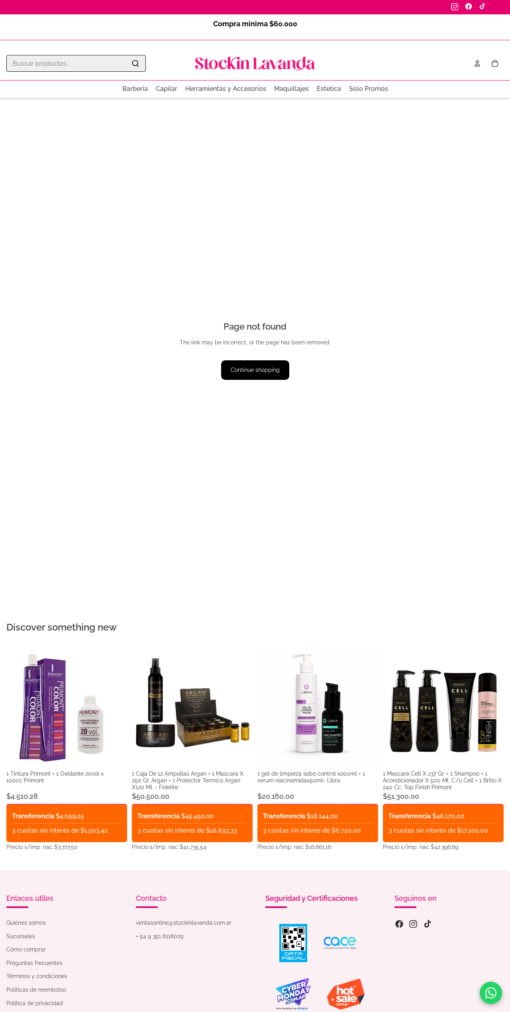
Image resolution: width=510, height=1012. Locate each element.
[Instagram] (455, 6)
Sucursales (20, 936)
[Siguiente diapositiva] (241, 707)
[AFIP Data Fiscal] (293, 943)
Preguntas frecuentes (34, 963)
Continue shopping (255, 370)
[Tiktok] (427, 924)
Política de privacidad (34, 1003)
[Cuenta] (477, 63)
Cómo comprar (26, 949)
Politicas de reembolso (36, 989)
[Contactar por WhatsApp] (491, 993)
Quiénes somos (26, 923)
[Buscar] (135, 63)
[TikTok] (482, 6)
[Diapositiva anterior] (144, 707)
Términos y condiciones (36, 976)
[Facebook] (469, 6)
